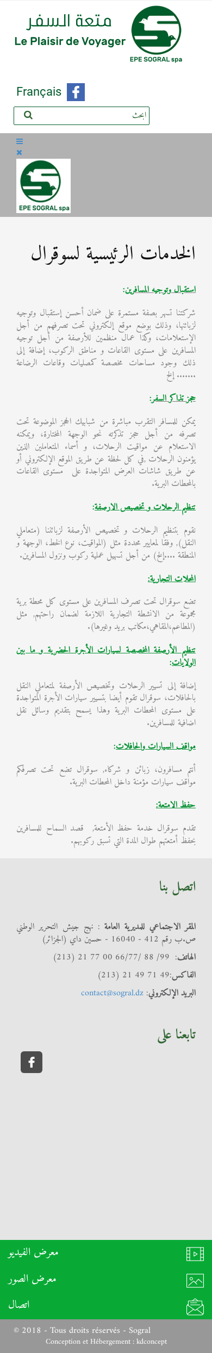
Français (38, 91)
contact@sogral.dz (112, 993)
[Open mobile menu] (19, 142)
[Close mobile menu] (19, 153)
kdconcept (151, 1342)
